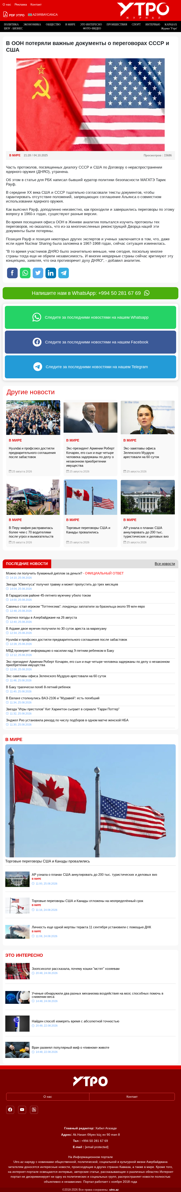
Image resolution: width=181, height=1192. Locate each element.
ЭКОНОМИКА (32, 24)
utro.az (114, 1189)
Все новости (165, 564)
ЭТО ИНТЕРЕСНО (91, 24)
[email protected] (96, 1147)
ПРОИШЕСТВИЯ (117, 24)
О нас (7, 4)
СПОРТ (136, 24)
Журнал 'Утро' (169, 28)
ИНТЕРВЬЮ (152, 24)
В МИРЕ (70, 24)
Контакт (35, 4)
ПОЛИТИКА (11, 24)
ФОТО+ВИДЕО (92, 28)
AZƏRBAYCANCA (45, 14)
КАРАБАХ (171, 24)
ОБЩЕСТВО (53, 24)
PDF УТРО (16, 15)
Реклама (21, 4)
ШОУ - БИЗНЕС (13, 28)
